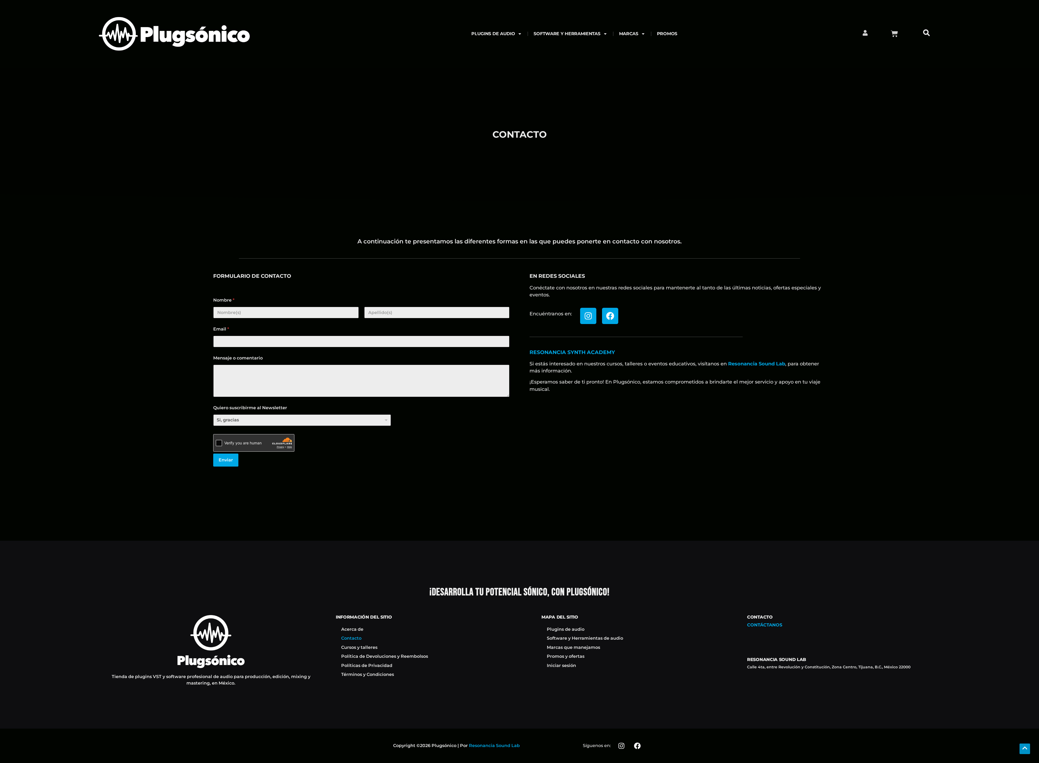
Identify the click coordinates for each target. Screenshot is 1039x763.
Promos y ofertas (565, 656)
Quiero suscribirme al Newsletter (250, 407)
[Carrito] (894, 34)
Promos (667, 33)
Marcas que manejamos (573, 647)
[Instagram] (588, 316)
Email (221, 329)
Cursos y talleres (359, 647)
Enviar (226, 460)
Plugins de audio (493, 33)
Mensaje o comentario (238, 358)
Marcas (628, 33)
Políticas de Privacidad (366, 665)
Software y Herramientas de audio (585, 638)
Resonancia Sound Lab (756, 363)
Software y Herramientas (567, 33)
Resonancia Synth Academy (572, 352)
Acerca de (352, 629)
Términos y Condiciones (367, 674)
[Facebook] (610, 316)
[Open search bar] (927, 33)
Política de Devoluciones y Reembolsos (384, 656)
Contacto (351, 638)
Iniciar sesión (561, 665)
